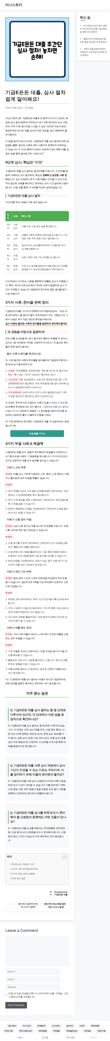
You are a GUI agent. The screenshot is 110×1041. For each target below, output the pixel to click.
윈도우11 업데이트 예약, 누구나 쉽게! (28, 905)
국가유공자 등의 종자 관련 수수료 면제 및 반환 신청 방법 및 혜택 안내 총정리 (93, 28)
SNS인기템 (9, 1031)
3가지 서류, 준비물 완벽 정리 (25, 869)
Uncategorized (60, 892)
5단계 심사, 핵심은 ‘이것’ (23, 864)
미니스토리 (13, 5)
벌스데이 (70, 1026)
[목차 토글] (63, 857)
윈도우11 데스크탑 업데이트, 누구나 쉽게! (55, 905)
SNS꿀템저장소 (72, 1031)
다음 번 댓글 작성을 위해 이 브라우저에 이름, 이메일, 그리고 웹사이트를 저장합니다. (38, 995)
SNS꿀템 (56, 1031)
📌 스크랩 (70, 1037)
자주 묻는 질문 (18, 878)
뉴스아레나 (56, 1026)
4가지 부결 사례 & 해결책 (23, 874)
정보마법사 (12, 1026)
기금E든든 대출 (60, 895)
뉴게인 (82, 1026)
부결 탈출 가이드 (37, 433)
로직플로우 (41, 1026)
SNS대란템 (95, 1026)
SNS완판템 (43, 1031)
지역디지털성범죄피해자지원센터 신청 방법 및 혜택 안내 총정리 (93, 52)
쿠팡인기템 (101, 1031)
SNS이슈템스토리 (25, 1031)
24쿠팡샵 (87, 1031)
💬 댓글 (45, 1037)
